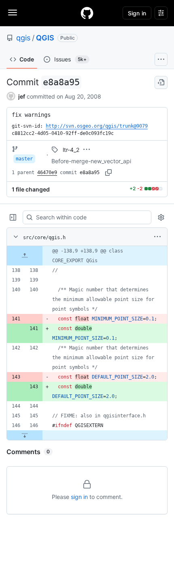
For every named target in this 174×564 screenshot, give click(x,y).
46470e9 (47, 172)
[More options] (157, 236)
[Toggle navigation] (12, 12)
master (24, 159)
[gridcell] (87, 255)
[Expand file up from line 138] (24, 255)
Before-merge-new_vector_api (91, 161)
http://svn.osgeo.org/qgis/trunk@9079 (97, 126)
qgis (23, 38)
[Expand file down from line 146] (24, 435)
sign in (79, 496)
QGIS (45, 38)
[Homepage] (87, 12)
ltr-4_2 (71, 149)
